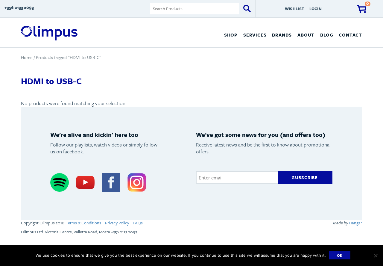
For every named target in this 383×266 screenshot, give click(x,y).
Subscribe (305, 177)
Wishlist (294, 9)
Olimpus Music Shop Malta (49, 33)
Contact (350, 34)
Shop (231, 34)
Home (27, 57)
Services (254, 34)
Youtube (85, 182)
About (305, 34)
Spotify (59, 182)
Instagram (136, 182)
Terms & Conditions (83, 223)
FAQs (138, 223)
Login (315, 9)
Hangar (355, 223)
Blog (326, 34)
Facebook (111, 182)
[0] (361, 8)
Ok (340, 255)
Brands (282, 34)
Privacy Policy (117, 223)
